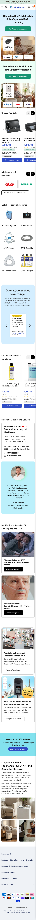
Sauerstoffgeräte (9, 226)
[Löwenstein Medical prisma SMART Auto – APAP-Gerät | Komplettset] (12, 126)
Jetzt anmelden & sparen (18, 749)
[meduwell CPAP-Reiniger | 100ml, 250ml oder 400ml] (12, 372)
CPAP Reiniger (27, 271)
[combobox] (5, 7)
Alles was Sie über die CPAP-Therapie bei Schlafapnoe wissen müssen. (16, 562)
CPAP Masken (9, 248)
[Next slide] (33, 113)
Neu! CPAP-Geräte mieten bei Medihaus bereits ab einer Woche (17, 703)
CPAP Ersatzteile (9, 271)
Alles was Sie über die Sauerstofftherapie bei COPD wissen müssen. (17, 606)
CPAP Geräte (26, 226)
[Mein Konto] (29, 7)
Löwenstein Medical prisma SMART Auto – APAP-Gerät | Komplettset (11, 140)
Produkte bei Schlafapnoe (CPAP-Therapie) (17, 860)
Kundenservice (6, 854)
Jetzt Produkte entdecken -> (18, 29)
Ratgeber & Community (9, 878)
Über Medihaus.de (8, 872)
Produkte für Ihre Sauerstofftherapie (14, 866)
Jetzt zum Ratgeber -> (13, 569)
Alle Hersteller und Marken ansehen (15, 193)
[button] (6, 325)
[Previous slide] (28, 174)
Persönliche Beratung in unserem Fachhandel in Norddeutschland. (15, 654)
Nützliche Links (7, 884)
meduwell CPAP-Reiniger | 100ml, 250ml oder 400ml (10, 385)
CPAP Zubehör (27, 248)
